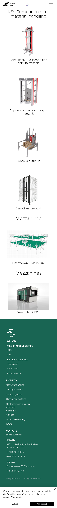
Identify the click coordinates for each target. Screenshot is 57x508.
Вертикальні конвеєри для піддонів (28, 112)
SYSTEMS (11, 341)
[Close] (53, 491)
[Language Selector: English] (28, 5)
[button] (16, 431)
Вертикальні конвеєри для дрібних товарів (28, 61)
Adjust (15, 503)
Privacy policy (16, 497)
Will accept (42, 503)
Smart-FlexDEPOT (28, 312)
